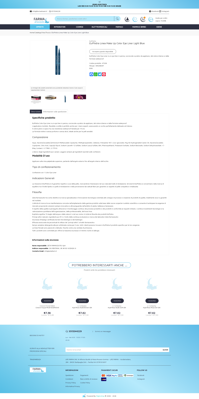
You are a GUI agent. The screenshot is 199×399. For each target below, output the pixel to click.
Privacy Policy (71, 383)
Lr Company (82, 306)
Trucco (48, 32)
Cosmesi (79, 27)
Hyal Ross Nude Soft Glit (117, 307)
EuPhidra (92, 41)
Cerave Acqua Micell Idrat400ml (47, 307)
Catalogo (38, 32)
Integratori (59, 27)
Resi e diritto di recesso (88, 379)
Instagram (165, 11)
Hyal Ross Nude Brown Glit (82, 307)
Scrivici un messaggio (103, 331)
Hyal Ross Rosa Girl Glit (151, 307)
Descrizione (36, 112)
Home (32, 32)
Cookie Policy (85, 383)
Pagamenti (84, 375)
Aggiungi (47, 301)
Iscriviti (165, 350)
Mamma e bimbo (139, 27)
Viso (43, 32)
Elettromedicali (99, 27)
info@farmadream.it (39, 11)
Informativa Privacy (73, 386)
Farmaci (119, 27)
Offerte (40, 27)
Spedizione (69, 375)
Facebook (155, 11)
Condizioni (69, 379)
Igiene (159, 27)
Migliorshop (100, 396)
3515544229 (55, 11)
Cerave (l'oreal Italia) (47, 306)
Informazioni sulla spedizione (55, 112)
